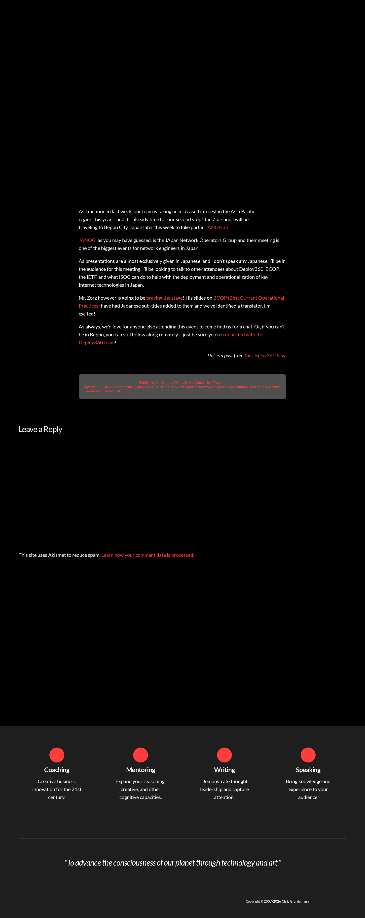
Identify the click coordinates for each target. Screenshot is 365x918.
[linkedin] (21, 898)
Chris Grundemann (117, 387)
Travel (217, 382)
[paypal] (56, 898)
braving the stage (164, 298)
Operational (238, 387)
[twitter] (30, 898)
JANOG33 (217, 227)
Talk (118, 391)
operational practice (265, 387)
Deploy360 (142, 387)
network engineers (213, 387)
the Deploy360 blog (265, 355)
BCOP (96, 387)
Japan (164, 387)
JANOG (87, 240)
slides (109, 391)
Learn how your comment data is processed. (147, 555)
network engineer (184, 387)
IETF (155, 387)
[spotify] (38, 898)
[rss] (47, 898)
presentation (93, 391)
